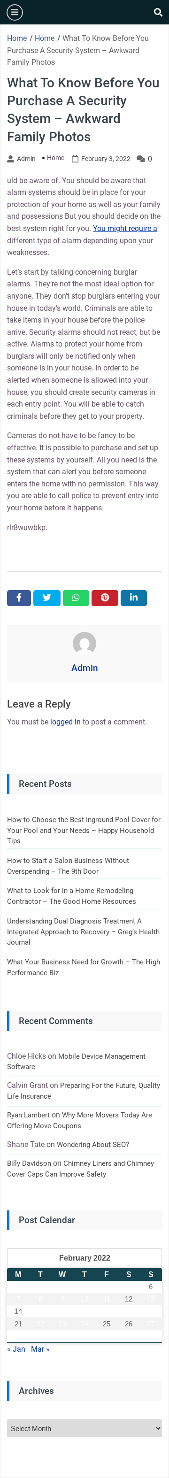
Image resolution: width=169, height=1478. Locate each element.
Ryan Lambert (28, 1115)
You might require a (125, 228)
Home (55, 158)
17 (84, 1311)
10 (84, 1299)
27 (150, 1324)
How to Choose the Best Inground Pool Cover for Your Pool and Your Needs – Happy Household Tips (84, 830)
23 (62, 1324)
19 (128, 1311)
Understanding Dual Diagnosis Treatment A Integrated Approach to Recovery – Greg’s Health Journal (83, 932)
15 (40, 1311)
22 (40, 1324)
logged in (65, 721)
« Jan (16, 1349)
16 (62, 1311)
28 (18, 1336)
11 (106, 1299)
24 (84, 1324)
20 (150, 1311)
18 (106, 1311)
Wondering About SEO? (93, 1144)
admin (26, 158)
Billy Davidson (29, 1163)
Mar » (40, 1349)
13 (150, 1299)
